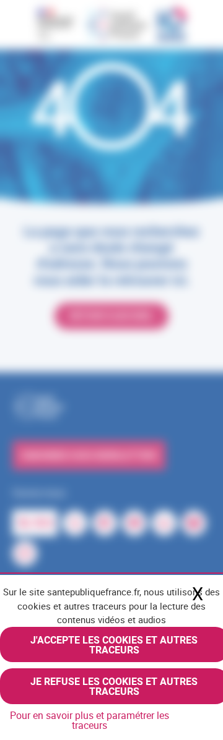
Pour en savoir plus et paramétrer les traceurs (89, 720)
